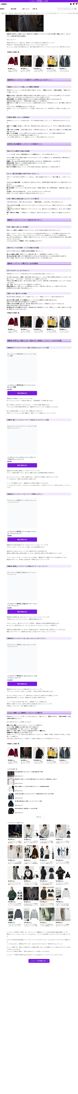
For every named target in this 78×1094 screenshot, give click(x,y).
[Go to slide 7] (22, 671)
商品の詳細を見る (22, 393)
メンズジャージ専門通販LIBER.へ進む (38, 961)
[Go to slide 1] (19, 380)
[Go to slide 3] (21, 380)
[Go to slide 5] (23, 452)
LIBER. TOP (4, 13)
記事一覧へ (40, 817)
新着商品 (2, 8)
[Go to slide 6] (24, 452)
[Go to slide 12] (27, 671)
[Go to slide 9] (24, 671)
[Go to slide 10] (25, 671)
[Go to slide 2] (20, 380)
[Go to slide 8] (23, 671)
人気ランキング (25, 8)
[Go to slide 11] (26, 671)
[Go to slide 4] (22, 380)
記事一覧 (35, 8)
